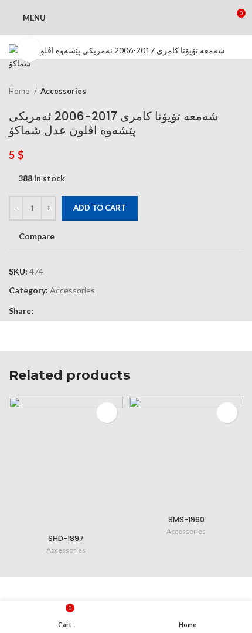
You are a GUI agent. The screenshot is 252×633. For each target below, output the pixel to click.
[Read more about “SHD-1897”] (107, 412)
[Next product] (237, 91)
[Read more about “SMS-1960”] (227, 412)
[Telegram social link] (97, 311)
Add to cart (99, 207)
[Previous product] (214, 91)
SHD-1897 (66, 538)
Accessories (63, 91)
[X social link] (56, 311)
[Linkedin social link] (83, 311)
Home (20, 91)
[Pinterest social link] (70, 311)
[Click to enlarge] (29, 50)
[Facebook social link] (43, 311)
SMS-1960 (186, 519)
